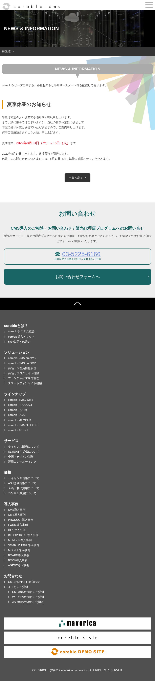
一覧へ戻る (76, 177)
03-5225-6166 (81, 254)
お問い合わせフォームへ (77, 276)
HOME (6, 51)
